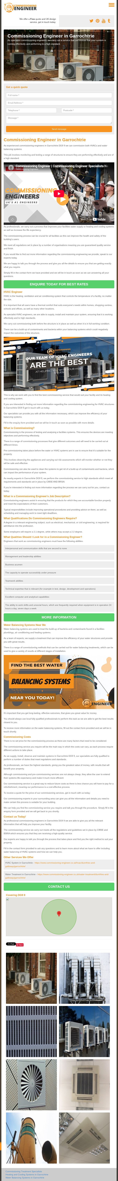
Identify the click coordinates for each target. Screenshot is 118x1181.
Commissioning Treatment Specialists (24, 1171)
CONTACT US (59, 887)
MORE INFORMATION (59, 617)
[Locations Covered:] (5, 5)
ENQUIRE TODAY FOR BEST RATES (59, 284)
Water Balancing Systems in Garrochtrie (25, 1177)
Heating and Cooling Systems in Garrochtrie (27, 1174)
